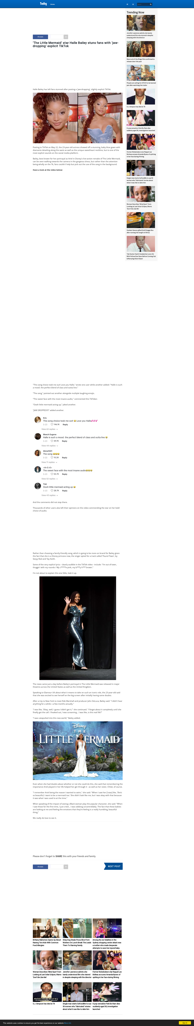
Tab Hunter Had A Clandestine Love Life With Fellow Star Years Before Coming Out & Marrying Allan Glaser (141, 256)
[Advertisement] (78, 19)
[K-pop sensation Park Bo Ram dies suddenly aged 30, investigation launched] (107, 1001)
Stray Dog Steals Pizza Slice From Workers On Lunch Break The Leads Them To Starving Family (77, 942)
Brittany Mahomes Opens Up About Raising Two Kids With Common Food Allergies (47, 942)
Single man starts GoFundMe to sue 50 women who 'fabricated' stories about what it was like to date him (77, 1006)
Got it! (185, 1023)
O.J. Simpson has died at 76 (44, 1004)
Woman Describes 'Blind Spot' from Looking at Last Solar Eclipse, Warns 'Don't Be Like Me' (47, 974)
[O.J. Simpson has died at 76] (47, 1001)
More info (67, 1023)
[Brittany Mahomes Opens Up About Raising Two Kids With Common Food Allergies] (47, 937)
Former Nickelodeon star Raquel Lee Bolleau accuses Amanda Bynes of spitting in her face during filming (107, 974)
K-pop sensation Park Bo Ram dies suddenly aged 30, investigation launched (106, 1006)
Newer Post (78, 1019)
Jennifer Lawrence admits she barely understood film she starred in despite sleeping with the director (77, 974)
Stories (52, 4)
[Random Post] (127, 4)
